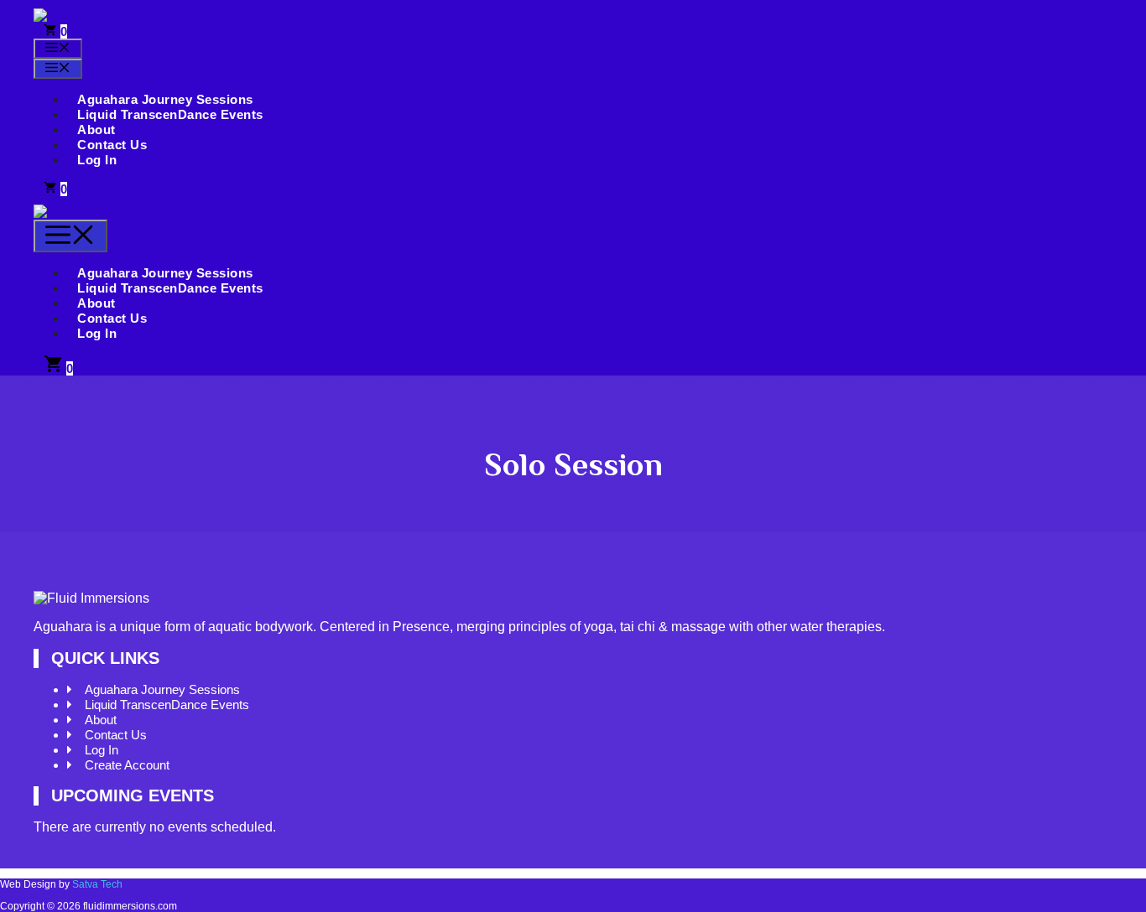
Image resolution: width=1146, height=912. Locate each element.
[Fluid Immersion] (91, 212)
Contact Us (112, 144)
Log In (97, 160)
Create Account (127, 765)
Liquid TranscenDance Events (170, 114)
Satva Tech (97, 884)
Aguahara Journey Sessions (165, 99)
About (96, 129)
